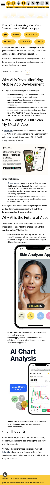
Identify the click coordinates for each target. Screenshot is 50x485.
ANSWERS (31, 35)
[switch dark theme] (5, 474)
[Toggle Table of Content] (26, 72)
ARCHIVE (25, 42)
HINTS (16, 35)
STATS (39, 42)
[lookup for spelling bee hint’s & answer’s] (5, 34)
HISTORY (9, 42)
